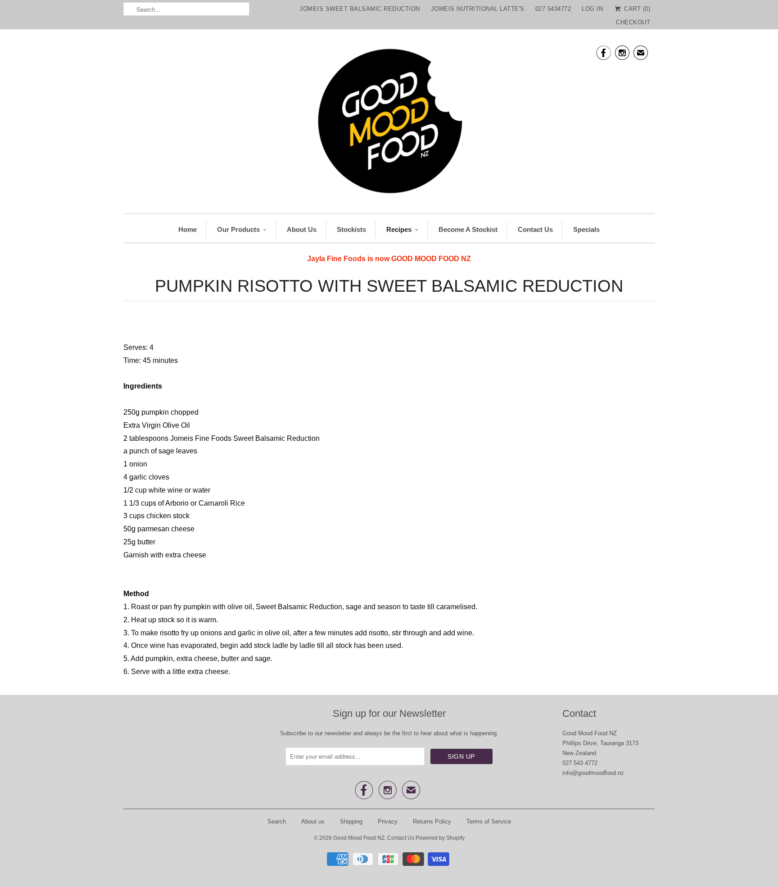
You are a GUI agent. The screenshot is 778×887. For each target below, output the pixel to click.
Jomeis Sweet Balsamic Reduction (359, 8)
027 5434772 (553, 8)
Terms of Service (488, 821)
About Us (302, 229)
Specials (586, 229)
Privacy (388, 821)
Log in (592, 8)
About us (313, 821)
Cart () (636, 8)
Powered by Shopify (440, 838)
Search (276, 821)
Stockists (351, 229)
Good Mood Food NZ (358, 838)
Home (187, 229)
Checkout (633, 22)
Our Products (238, 229)
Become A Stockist (468, 229)
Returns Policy (432, 821)
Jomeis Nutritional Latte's (478, 8)
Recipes (399, 229)
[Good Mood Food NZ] (389, 123)
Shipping (351, 821)
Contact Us (535, 229)
